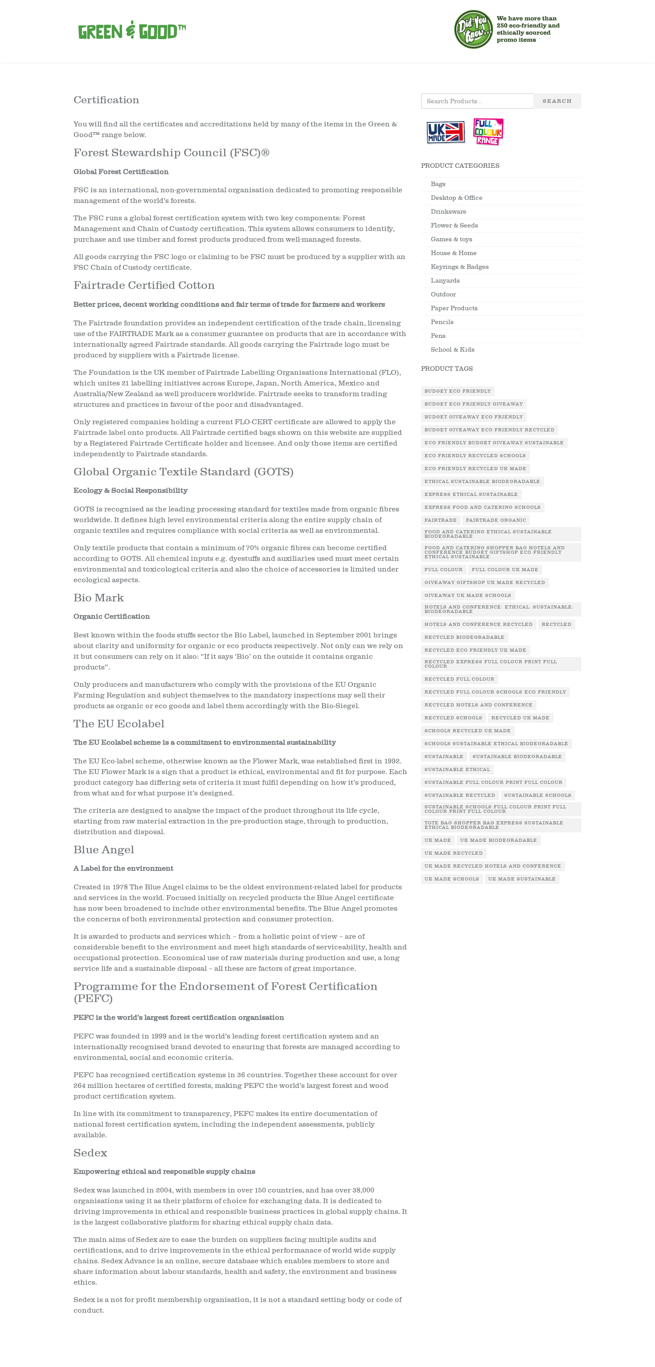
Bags (438, 184)
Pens (438, 336)
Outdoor (443, 294)
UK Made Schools (452, 879)
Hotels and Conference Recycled (479, 624)
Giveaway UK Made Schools (468, 595)
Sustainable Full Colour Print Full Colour (494, 782)
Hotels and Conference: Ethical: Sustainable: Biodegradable (499, 609)
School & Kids (453, 349)
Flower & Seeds (454, 225)
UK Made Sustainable (522, 879)
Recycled (557, 624)
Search (557, 101)
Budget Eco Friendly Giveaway (474, 404)
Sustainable (444, 756)
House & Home (454, 253)
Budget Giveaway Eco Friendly (474, 417)
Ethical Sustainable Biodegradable (482, 481)
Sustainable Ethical (457, 769)
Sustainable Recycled (460, 795)
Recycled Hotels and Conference (479, 705)
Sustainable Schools (538, 795)
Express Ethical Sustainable (471, 494)
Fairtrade (441, 520)
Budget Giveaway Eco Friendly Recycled (490, 430)
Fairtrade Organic (496, 520)
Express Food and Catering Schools (483, 507)
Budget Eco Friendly (458, 391)
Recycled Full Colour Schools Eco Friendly (495, 692)
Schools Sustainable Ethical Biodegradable (497, 743)
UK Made (438, 840)
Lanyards (445, 280)
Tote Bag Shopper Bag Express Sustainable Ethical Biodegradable (494, 825)
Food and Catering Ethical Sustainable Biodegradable (488, 534)
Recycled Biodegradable (465, 637)
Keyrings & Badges (460, 267)
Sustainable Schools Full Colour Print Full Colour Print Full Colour (495, 809)
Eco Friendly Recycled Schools (475, 455)
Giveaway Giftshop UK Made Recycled (485, 582)
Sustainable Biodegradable (517, 756)
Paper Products (454, 308)
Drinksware (449, 211)
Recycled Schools (454, 718)
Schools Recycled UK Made (468, 731)
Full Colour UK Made (505, 569)
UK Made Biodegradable (498, 840)
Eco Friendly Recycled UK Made (476, 468)
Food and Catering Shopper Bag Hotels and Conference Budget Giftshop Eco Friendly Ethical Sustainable (495, 552)
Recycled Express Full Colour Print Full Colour (491, 664)
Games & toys (451, 239)
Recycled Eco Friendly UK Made (476, 650)
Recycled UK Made (520, 718)
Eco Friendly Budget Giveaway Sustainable (494, 443)
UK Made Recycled (454, 853)
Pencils (442, 322)
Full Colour (444, 569)
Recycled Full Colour (460, 679)
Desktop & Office (457, 198)
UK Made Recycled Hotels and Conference (493, 866)
